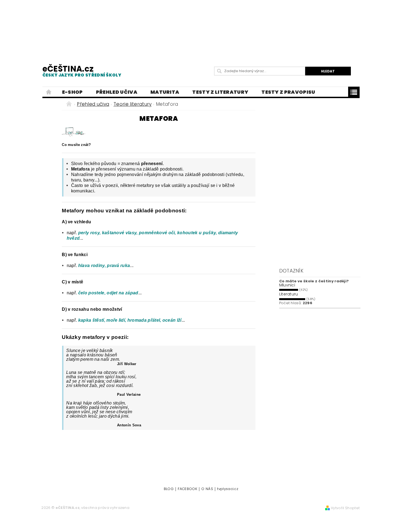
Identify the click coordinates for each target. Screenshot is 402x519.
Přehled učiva (116, 92)
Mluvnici (287, 285)
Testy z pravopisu (288, 92)
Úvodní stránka (49, 92)
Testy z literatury (220, 92)
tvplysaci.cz (227, 489)
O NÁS (207, 489)
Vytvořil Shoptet (345, 508)
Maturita (164, 92)
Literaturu (288, 294)
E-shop (72, 92)
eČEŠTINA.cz (81, 70)
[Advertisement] (201, 27)
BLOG (169, 489)
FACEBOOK (187, 489)
